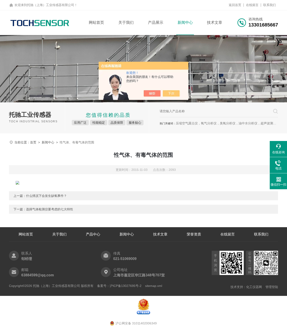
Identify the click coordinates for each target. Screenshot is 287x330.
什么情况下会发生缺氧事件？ (46, 196)
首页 (33, 142)
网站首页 (96, 22)
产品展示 (155, 22)
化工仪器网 (254, 287)
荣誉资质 (194, 234)
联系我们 (269, 5)
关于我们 (126, 22)
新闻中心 (185, 22)
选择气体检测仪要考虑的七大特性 (49, 209)
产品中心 (93, 234)
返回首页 (235, 5)
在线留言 (252, 5)
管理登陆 (271, 287)
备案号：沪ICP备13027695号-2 (119, 286)
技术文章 (214, 22)
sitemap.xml (153, 286)
